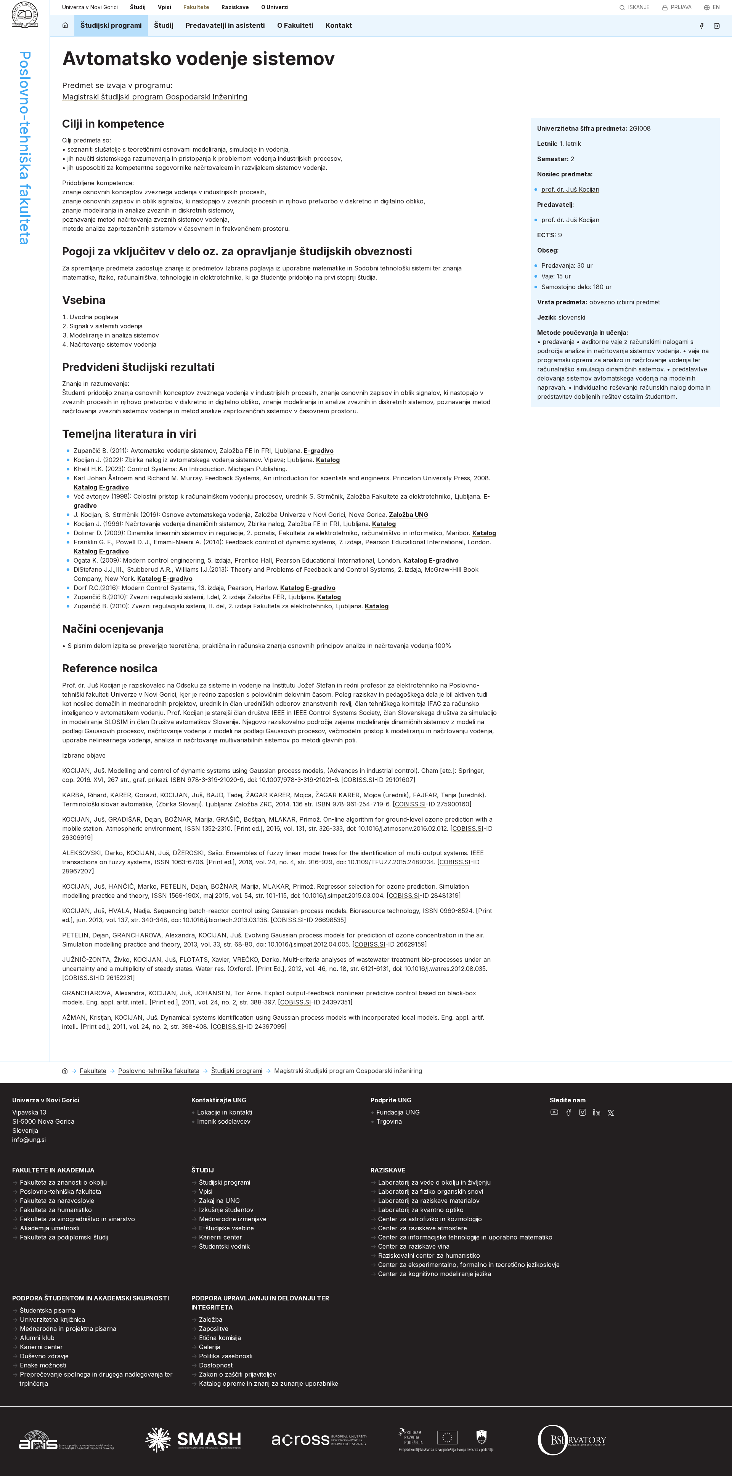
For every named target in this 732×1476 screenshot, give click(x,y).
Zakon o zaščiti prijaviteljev (237, 1374)
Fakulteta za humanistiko (56, 1210)
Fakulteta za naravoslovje (57, 1200)
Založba (210, 1319)
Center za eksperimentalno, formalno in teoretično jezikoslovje (469, 1264)
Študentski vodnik (224, 1246)
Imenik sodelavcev (223, 1121)
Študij (138, 7)
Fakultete (196, 7)
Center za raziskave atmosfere (422, 1228)
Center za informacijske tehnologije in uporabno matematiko (465, 1237)
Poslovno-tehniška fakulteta (158, 1071)
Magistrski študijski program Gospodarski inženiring (154, 96)
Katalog (328, 460)
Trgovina (389, 1121)
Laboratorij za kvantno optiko (421, 1210)
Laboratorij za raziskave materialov (429, 1200)
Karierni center (220, 1237)
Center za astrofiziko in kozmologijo (430, 1219)
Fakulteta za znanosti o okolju (63, 1182)
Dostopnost (216, 1365)
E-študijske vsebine (226, 1228)
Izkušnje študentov (226, 1210)
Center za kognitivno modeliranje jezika (434, 1274)
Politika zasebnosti (225, 1356)
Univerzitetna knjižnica (52, 1319)
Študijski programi (111, 25)
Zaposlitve (213, 1328)
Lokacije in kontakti (224, 1112)
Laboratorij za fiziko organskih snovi (430, 1191)
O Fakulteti (295, 25)
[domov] (65, 25)
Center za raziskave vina (413, 1246)
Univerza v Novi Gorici (90, 7)
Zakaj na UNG (219, 1200)
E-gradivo (319, 450)
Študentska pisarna (47, 1310)
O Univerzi (275, 7)
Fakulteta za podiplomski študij (64, 1237)
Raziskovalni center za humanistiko (429, 1255)
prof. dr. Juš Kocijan (570, 189)
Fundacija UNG (398, 1112)
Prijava (681, 7)
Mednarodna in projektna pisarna (68, 1328)
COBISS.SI (359, 780)
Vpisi (164, 7)
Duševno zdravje (44, 1356)
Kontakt (339, 25)
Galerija (209, 1347)
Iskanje (639, 7)
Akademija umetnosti (49, 1228)
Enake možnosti (43, 1365)
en (716, 7)
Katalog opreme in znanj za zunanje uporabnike (268, 1383)
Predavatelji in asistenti (225, 25)
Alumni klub (37, 1338)
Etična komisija (220, 1338)
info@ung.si (29, 1139)
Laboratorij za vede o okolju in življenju (434, 1182)
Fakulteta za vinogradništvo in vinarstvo (77, 1219)
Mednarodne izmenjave (232, 1219)
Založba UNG (408, 514)
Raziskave (235, 7)
